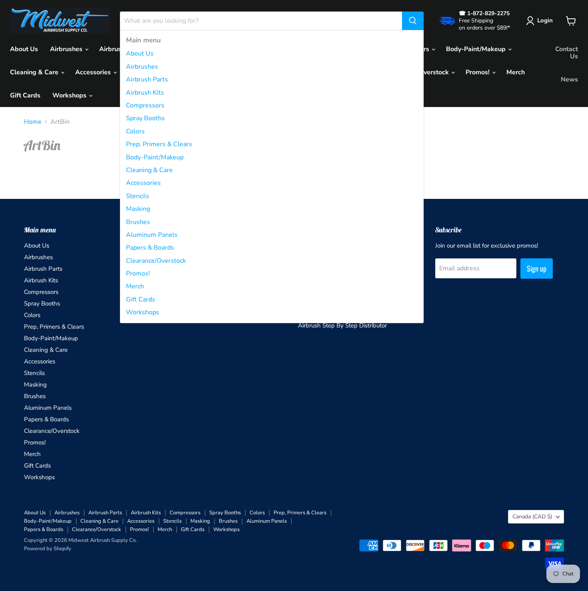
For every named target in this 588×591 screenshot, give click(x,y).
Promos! (138, 273)
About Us (140, 53)
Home (33, 121)
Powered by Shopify (47, 548)
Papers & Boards (150, 247)
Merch (135, 286)
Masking (138, 208)
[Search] (413, 21)
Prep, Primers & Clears (159, 144)
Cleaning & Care (149, 170)
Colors (135, 131)
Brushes (138, 222)
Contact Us (566, 53)
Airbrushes (142, 66)
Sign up (536, 268)
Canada (532, 516)
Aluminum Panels (152, 234)
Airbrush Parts (147, 79)
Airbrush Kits (145, 92)
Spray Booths (145, 118)
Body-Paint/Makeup (155, 157)
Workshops (142, 312)
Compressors (145, 105)
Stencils (137, 196)
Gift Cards (140, 299)
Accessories (143, 182)
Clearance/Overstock (156, 260)
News (569, 79)
